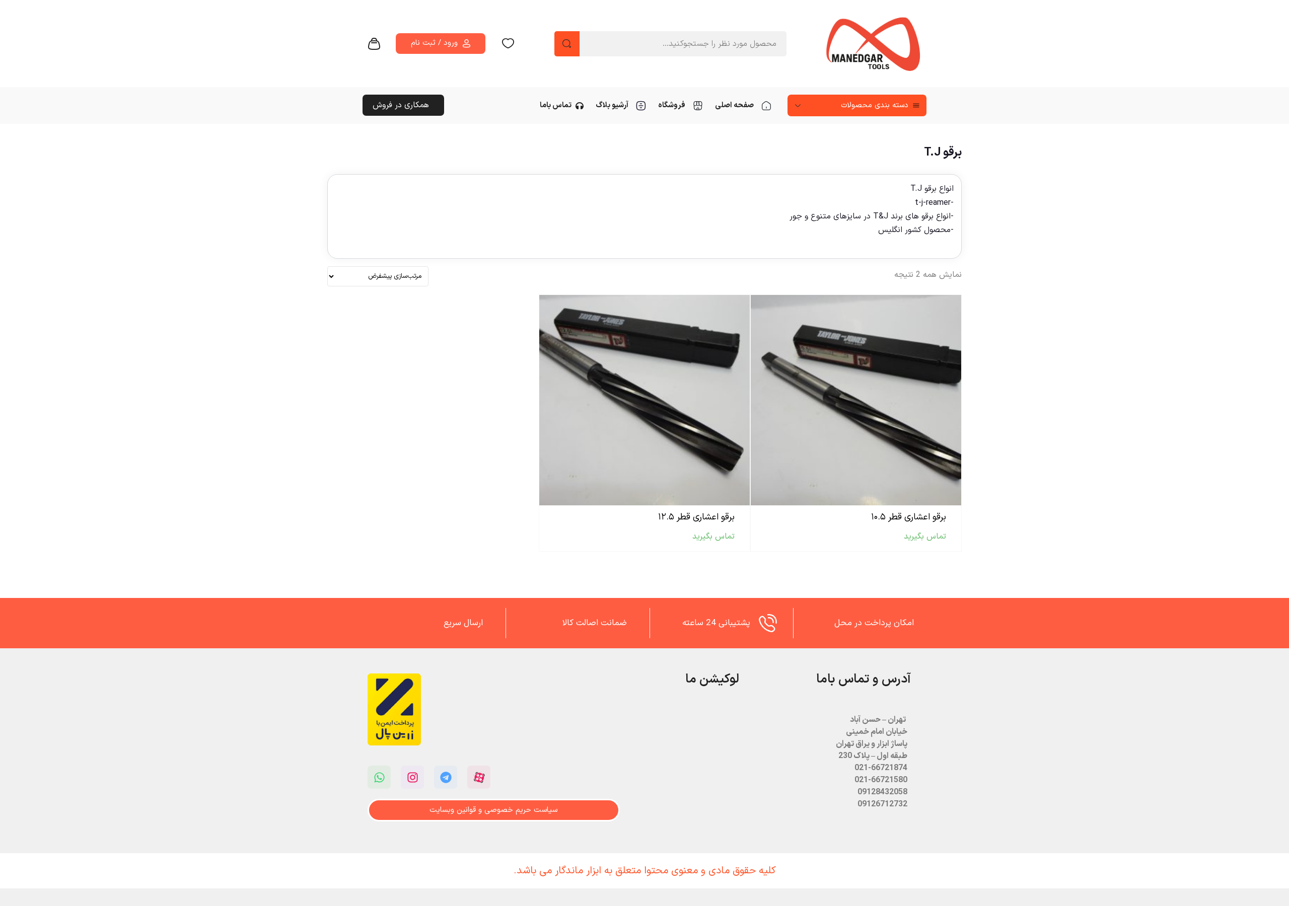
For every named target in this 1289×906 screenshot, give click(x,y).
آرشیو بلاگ (612, 105)
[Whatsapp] (379, 777)
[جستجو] (567, 43)
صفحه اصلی (734, 105)
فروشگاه (671, 105)
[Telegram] (445, 777)
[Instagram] (412, 777)
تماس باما (555, 105)
